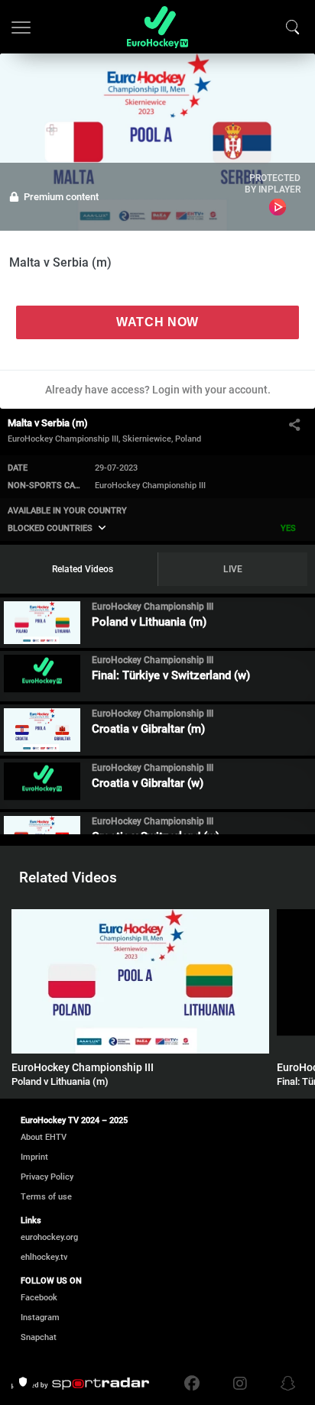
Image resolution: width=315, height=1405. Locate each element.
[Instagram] (240, 1383)
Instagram (40, 1317)
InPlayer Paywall (278, 207)
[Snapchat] (284, 1383)
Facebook (39, 1298)
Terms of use (46, 1197)
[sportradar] (80, 1383)
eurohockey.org (49, 1237)
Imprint (34, 1157)
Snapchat (39, 1337)
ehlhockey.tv (44, 1257)
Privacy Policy (47, 1177)
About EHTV (44, 1137)
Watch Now (157, 322)
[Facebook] (196, 1383)
